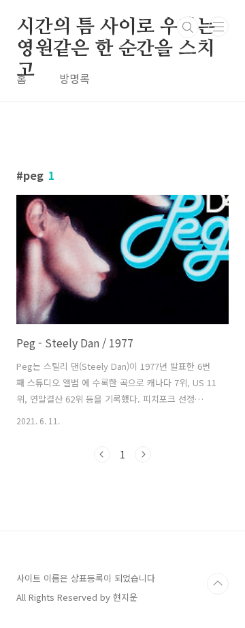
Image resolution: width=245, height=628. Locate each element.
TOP (218, 584)
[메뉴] (218, 26)
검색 (188, 27)
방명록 (74, 78)
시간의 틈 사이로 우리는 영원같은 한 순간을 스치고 (115, 28)
